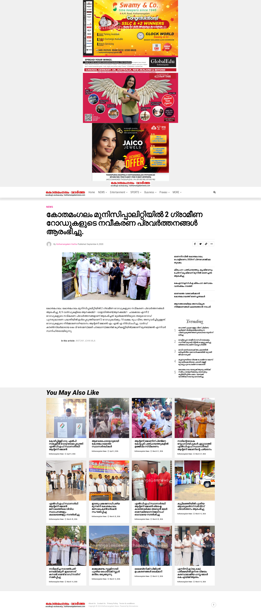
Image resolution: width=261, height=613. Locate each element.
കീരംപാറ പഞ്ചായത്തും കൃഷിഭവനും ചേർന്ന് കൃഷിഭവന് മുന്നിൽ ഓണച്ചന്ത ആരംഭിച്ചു (193, 273)
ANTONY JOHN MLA (85, 341)
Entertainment (117, 192)
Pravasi (163, 192)
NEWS (101, 192)
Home (91, 192)
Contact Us (101, 603)
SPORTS (134, 192)
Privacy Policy (112, 603)
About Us (92, 603)
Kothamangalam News (56, 454)
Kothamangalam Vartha (66, 244)
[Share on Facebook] (194, 243)
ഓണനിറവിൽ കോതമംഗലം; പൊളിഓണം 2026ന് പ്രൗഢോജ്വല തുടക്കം (192, 259)
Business (149, 192)
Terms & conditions (127, 603)
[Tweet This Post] (200, 243)
